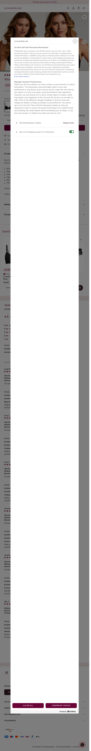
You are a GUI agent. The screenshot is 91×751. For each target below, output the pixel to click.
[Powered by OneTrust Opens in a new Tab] (68, 711)
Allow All (28, 705)
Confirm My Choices (61, 705)
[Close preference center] (75, 41)
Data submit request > (22, 76)
